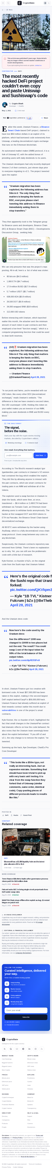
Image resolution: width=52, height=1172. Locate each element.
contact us (38, 65)
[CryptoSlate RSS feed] (41, 1049)
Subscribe (26, 1017)
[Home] (2, 9)
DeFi (20, 71)
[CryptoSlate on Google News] (10, 1049)
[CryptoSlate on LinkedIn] (29, 1049)
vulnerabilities (9, 710)
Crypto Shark (17, 103)
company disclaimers (23, 953)
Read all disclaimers (28, 1156)
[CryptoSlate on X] (4, 1049)
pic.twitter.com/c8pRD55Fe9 (24, 660)
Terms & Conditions (35, 1164)
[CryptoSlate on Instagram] (35, 1049)
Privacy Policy (17, 1137)
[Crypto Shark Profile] (5, 105)
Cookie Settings (18, 1167)
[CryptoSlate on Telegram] (23, 1049)
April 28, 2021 (38, 377)
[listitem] (5, 815)
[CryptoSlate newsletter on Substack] (17, 1049)
